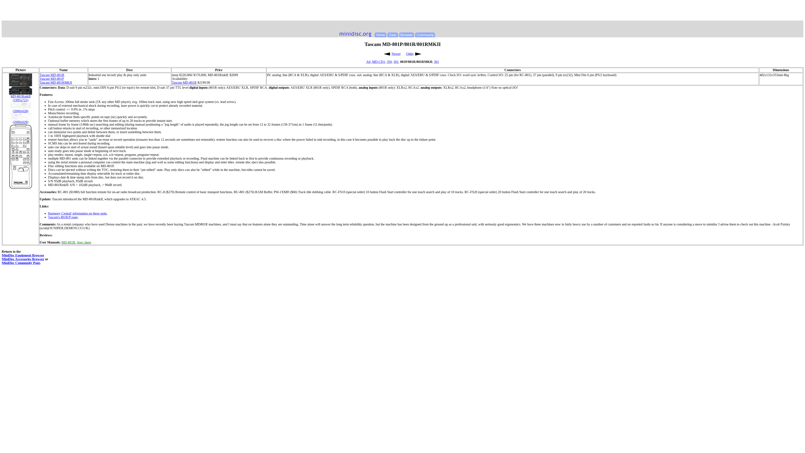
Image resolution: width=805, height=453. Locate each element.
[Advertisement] (402, 11)
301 (436, 62)
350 (389, 62)
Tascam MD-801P (52, 79)
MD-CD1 (378, 62)
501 (396, 62)
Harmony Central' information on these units (77, 213)
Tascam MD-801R (52, 75)
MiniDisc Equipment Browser (23, 255)
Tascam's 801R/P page (63, 217)
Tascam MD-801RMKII (56, 82)
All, (369, 62)
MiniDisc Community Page (21, 263)
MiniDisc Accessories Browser (23, 259)
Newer (396, 54)
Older (410, 54)
